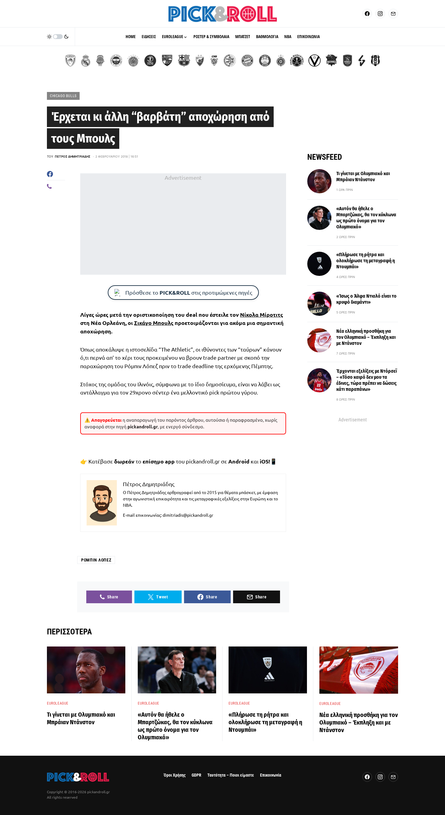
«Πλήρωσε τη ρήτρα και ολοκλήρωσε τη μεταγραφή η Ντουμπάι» (365, 261)
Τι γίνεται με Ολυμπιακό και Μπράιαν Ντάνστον (363, 176)
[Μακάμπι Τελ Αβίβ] (230, 60)
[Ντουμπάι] (214, 60)
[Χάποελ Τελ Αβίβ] (150, 60)
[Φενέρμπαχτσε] (116, 60)
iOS (264, 461)
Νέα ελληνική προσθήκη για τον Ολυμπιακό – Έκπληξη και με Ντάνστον (366, 337)
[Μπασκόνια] (331, 60)
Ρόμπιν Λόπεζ (96, 560)
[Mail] (393, 14)
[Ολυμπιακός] (70, 60)
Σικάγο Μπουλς (153, 322)
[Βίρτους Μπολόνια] (314, 60)
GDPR (196, 775)
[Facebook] (367, 14)
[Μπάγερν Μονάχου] (247, 60)
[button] (58, 36)
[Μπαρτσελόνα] (184, 60)
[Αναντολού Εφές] (347, 60)
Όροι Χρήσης (175, 775)
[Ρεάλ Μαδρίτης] (85, 60)
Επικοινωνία (270, 775)
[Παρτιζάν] (280, 60)
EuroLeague (57, 703)
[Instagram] (380, 14)
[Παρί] (297, 60)
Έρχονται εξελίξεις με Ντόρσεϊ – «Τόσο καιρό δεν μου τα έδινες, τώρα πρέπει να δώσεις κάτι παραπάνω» (366, 380)
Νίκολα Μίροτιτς (261, 314)
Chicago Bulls (63, 96)
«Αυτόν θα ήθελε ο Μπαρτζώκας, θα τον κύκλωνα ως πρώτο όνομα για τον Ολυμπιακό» (366, 218)
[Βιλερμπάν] (362, 60)
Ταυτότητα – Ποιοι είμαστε (230, 775)
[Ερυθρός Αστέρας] (200, 60)
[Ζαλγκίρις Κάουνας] (167, 60)
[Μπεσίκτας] (375, 60)
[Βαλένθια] (100, 60)
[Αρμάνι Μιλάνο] (265, 60)
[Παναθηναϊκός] (133, 60)
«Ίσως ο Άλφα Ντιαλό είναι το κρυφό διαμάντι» (366, 299)
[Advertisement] (183, 224)
